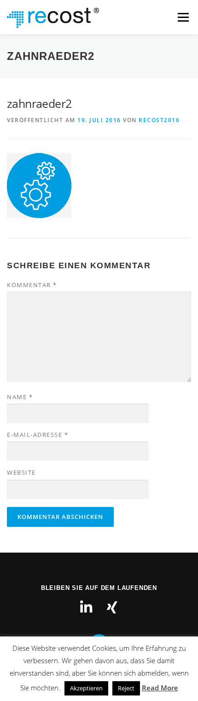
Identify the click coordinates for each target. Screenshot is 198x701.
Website (21, 472)
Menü (182, 17)
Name (20, 397)
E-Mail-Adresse (37, 434)
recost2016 (159, 120)
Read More (160, 687)
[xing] (112, 607)
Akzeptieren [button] (86, 688)
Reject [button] (126, 688)
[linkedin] (86, 607)
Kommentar (32, 285)
